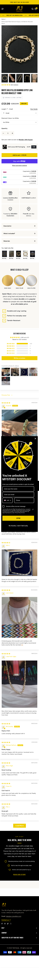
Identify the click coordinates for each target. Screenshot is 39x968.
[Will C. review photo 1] (19, 562)
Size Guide (34, 109)
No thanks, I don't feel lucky (18, 526)
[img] (6, 403)
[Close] (35, 438)
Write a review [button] (19, 358)
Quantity (4, 128)
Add (33, 147)
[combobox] (7, 500)
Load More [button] (19, 826)
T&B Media (15, 948)
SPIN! (18, 518)
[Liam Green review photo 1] (19, 617)
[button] (6, 85)
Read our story (19, 874)
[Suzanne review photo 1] (19, 433)
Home (3, 19)
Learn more (32, 173)
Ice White (6, 122)
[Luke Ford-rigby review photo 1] (19, 684)
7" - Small (6, 113)
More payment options (19, 165)
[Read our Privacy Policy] (33, 509)
